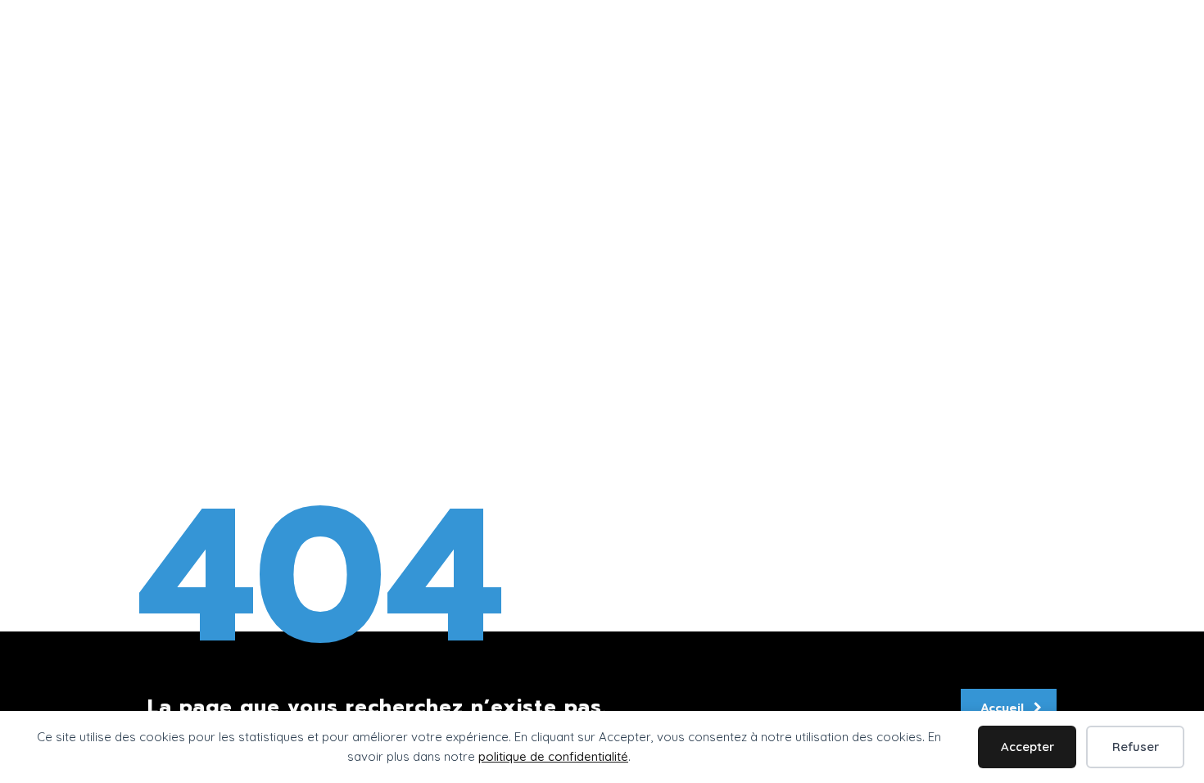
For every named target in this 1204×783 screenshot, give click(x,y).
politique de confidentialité (553, 756)
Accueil (1002, 708)
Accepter (1027, 746)
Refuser (1135, 746)
